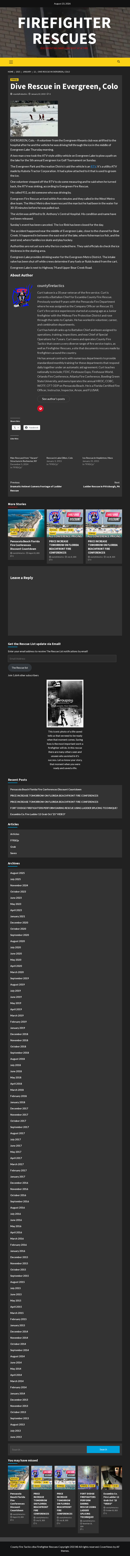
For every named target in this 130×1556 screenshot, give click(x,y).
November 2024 (19, 885)
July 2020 (15, 947)
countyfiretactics (20, 94)
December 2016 (19, 1182)
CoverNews (106, 1546)
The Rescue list (20, 667)
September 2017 (19, 1127)
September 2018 (19, 1052)
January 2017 (17, 1176)
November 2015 (19, 1263)
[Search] (118, 62)
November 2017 (19, 1114)
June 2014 (16, 1362)
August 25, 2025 (34, 553)
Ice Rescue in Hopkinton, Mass (97, 457)
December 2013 (19, 1399)
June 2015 (16, 1294)
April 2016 (16, 1232)
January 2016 (17, 1251)
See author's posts (53, 399)
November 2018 (19, 1040)
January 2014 (17, 1393)
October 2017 (18, 1120)
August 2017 (17, 1133)
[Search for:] (48, 1449)
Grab (32, 530)
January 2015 (17, 1325)
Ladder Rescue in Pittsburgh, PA (101, 484)
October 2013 (18, 1412)
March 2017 (17, 1164)
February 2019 (18, 1021)
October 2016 (18, 1195)
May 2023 (15, 903)
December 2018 (19, 1034)
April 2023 (16, 910)
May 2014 (15, 1368)
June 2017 (16, 1145)
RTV (93, 166)
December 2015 (19, 1257)
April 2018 (16, 1083)
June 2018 (16, 1071)
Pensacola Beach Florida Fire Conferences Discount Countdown (25, 545)
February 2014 (18, 1387)
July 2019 (15, 990)
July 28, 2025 (110, 557)
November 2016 (19, 1189)
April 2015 (16, 1306)
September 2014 (19, 1350)
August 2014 (17, 1356)
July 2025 (15, 879)
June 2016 (16, 1220)
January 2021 (17, 916)
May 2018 (15, 1077)
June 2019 (16, 996)
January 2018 (17, 1102)
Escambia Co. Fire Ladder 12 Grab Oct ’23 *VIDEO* (37, 814)
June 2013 (16, 1436)
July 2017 (15, 1139)
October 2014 (18, 1343)
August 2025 (17, 873)
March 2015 (17, 1312)
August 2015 (17, 1281)
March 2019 (17, 1015)
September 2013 (19, 1418)
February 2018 (18, 1096)
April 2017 (16, 1158)
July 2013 (15, 1430)
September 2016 (19, 1201)
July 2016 (15, 1213)
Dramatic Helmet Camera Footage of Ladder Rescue (36, 486)
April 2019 (16, 1009)
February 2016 (18, 1244)
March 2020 (17, 972)
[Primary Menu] (11, 62)
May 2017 (15, 1151)
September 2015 (19, 1275)
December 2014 (19, 1331)
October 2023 (18, 891)
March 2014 (17, 1381)
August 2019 (17, 984)
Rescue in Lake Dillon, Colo (59, 457)
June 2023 (16, 897)
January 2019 (17, 1027)
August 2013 (17, 1424)
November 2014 (19, 1337)
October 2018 (18, 1046)
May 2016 (15, 1226)
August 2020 (17, 941)
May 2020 (15, 959)
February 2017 (18, 1170)
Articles (14, 530)
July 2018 (15, 1065)
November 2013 (19, 1405)
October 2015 (18, 1269)
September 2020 (19, 934)
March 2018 (17, 1089)
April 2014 (16, 1374)
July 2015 (15, 1288)
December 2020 (19, 922)
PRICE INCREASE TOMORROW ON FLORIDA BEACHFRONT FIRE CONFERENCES (64, 547)
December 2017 (19, 1108)
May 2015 (15, 1300)
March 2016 (17, 1238)
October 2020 (18, 928)
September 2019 (19, 978)
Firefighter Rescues (64, 30)
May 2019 (15, 1003)
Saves (13, 533)
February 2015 (18, 1319)
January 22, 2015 (38, 94)
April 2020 (16, 965)
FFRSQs (14, 79)
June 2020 (16, 953)
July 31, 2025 (71, 557)
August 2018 (17, 1058)
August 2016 (17, 1207)
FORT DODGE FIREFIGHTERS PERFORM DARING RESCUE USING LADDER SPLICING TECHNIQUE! (64, 808)
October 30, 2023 (112, 1510)
